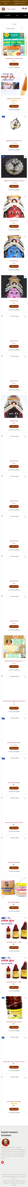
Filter (15, 24)
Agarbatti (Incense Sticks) (14, 98)
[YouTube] (2, 1162)
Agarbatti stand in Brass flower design (14, 180)
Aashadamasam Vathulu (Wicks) (14, 58)
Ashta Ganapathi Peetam (14, 742)
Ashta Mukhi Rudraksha (14, 862)
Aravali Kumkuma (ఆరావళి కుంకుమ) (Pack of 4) (14, 701)
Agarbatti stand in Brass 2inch (14, 140)
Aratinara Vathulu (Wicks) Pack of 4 (14, 661)
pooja (17, 15)
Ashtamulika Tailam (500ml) (13, 1022)
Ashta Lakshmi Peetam (14, 782)
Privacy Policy (16, 1174)
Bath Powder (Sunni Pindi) (14, 1101)
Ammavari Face (14, 221)
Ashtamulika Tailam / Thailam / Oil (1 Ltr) (14, 1061)
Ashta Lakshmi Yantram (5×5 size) (14, 822)
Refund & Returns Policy (13, 1176)
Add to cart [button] (15, 64)
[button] (25, 34)
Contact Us (14, 1179)
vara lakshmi (7, 15)
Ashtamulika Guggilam (14, 902)
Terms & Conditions (7, 1174)
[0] (22, 9)
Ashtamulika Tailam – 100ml (14, 942)
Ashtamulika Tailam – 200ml (14, 982)
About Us (23, 1176)
